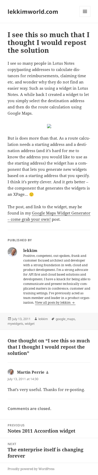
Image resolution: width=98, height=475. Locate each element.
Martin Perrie (30, 372)
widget (29, 323)
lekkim (43, 319)
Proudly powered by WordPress (31, 469)
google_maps (65, 319)
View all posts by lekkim (53, 302)
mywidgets (15, 323)
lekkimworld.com (33, 11)
